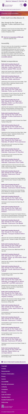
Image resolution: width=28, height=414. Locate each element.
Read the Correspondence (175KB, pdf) (13, 37)
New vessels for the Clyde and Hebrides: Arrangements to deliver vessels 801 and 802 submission (12, 281)
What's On (8, 1)
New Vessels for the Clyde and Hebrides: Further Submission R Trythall (11, 116)
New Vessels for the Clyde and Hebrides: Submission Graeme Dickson (11, 210)
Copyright (4, 366)
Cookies (3, 368)
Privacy (3, 376)
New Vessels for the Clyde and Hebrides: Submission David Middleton (11, 174)
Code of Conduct (6, 394)
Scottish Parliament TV (7, 399)
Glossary (3, 392)
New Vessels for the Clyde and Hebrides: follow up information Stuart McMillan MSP (13, 257)
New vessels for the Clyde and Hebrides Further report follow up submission (12, 308)
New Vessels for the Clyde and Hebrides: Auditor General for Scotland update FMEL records (11, 67)
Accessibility (4, 381)
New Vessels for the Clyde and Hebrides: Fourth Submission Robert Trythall (13, 269)
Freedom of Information (7, 373)
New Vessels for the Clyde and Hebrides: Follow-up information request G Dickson (12, 103)
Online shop (4, 402)
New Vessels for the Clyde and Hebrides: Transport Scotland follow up (13, 233)
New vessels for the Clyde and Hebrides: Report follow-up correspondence (11, 351)
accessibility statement (6, 56)
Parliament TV (15, 1)
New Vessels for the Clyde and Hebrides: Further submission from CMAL (12, 128)
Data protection (5, 371)
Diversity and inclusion (7, 384)
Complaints (4, 389)
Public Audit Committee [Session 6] (12, 9)
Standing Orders (5, 397)
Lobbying (4, 386)
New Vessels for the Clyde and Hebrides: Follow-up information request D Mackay (12, 295)
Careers (3, 379)
